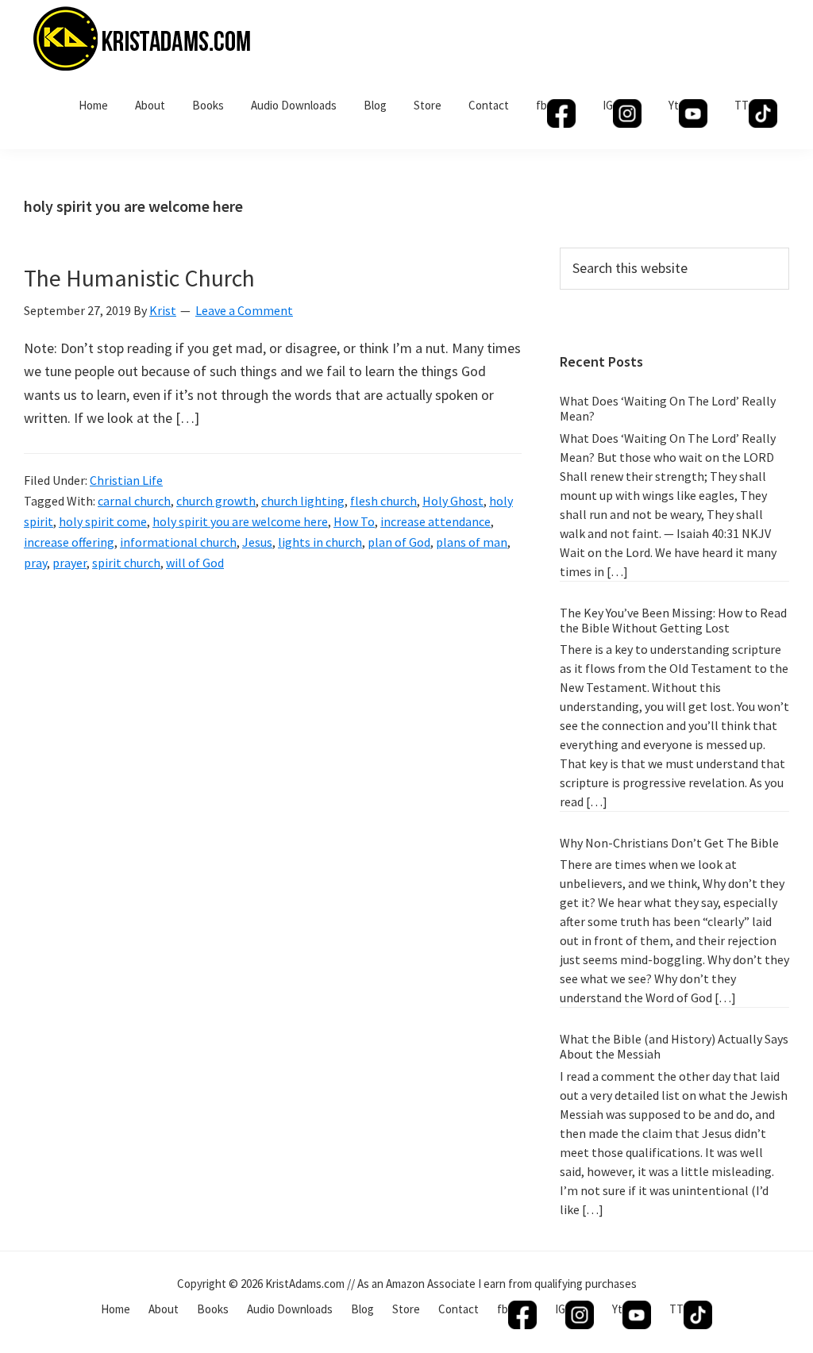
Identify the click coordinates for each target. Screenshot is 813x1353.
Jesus (257, 542)
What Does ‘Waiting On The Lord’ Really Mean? (668, 408)
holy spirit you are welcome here (240, 521)
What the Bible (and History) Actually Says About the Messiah (674, 1046)
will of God (195, 563)
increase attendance (435, 521)
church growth (216, 501)
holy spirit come (103, 521)
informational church (178, 542)
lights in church (320, 542)
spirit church (126, 563)
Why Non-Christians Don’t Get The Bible (669, 843)
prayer (69, 563)
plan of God (399, 542)
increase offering (69, 542)
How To (354, 521)
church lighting (303, 501)
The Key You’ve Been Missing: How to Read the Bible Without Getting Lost (673, 620)
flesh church (383, 501)
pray (35, 563)
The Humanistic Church (139, 278)
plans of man (471, 542)
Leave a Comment (244, 310)
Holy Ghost (453, 501)
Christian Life (126, 480)
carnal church (134, 501)
